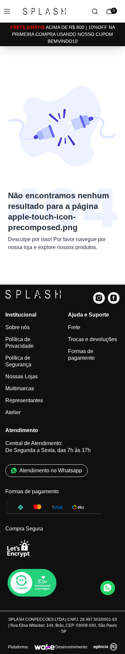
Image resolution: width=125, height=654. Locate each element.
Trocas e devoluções (92, 339)
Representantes (24, 400)
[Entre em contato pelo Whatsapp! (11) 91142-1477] (107, 588)
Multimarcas (19, 388)
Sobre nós (17, 327)
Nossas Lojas (21, 376)
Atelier (13, 412)
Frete (74, 327)
